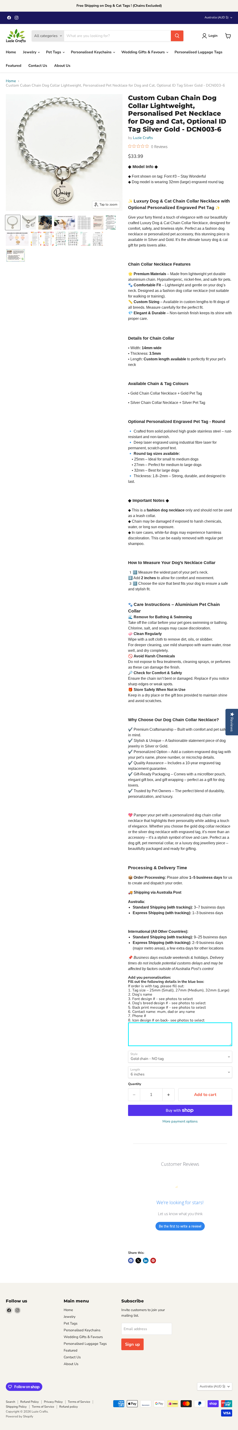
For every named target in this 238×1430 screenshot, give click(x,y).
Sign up (132, 1344)
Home (11, 52)
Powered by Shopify (19, 1416)
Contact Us (37, 65)
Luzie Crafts (143, 137)
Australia (216, 17)
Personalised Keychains (91, 52)
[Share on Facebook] (131, 1260)
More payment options (180, 1121)
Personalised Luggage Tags (198, 52)
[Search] (177, 35)
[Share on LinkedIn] (146, 1260)
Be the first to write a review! (180, 1226)
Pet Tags (54, 52)
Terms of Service (79, 1402)
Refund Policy (29, 1402)
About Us (62, 65)
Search (10, 1402)
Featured (13, 65)
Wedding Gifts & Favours (143, 52)
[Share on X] (138, 1260)
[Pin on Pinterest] (153, 1260)
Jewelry (30, 52)
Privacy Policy (53, 1402)
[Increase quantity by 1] (169, 1094)
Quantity (134, 1084)
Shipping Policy (16, 1407)
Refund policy (68, 1407)
